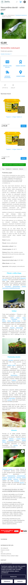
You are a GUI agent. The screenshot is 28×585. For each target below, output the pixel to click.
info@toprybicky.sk (7, 563)
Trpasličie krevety (7, 469)
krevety (9, 400)
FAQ (2, 552)
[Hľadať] (16, 1)
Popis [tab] (3, 169)
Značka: (6, 16)
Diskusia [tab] (21, 169)
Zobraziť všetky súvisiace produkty (14, 164)
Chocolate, (14, 319)
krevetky (10, 360)
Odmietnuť (7, 581)
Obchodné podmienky (6, 553)
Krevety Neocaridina (16, 327)
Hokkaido (12, 440)
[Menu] (24, 1)
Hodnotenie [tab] (15, 169)
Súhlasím (20, 581)
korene (14, 380)
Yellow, (9, 321)
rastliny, (9, 365)
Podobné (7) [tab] (8, 169)
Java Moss (12, 398)
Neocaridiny (15, 375)
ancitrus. (16, 479)
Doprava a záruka (5, 550)
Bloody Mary (16, 321)
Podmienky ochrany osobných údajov (9, 555)
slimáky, (10, 479)
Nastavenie (13, 576)
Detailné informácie (5, 54)
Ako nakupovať (4, 548)
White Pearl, (15, 317)
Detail (23, 126)
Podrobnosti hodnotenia (21, 15)
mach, (14, 365)
